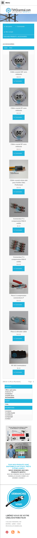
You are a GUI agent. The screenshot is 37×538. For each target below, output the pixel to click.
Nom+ (6, 48)
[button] (9, 26)
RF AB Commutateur (18, 365)
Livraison (8, 411)
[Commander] (18, 457)
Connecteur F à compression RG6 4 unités (19, 221)
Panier (7, 401)
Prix (10, 48)
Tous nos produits (10, 36)
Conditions (9, 415)
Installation (9, 394)
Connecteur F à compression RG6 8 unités (19, 259)
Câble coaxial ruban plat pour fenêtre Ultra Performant (18, 183)
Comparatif (9, 417)
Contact (7, 418)
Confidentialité (10, 413)
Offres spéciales (10, 390)
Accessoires (22, 36)
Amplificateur (9, 395)
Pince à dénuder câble (19, 331)
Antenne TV (9, 392)
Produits (8, 386)
